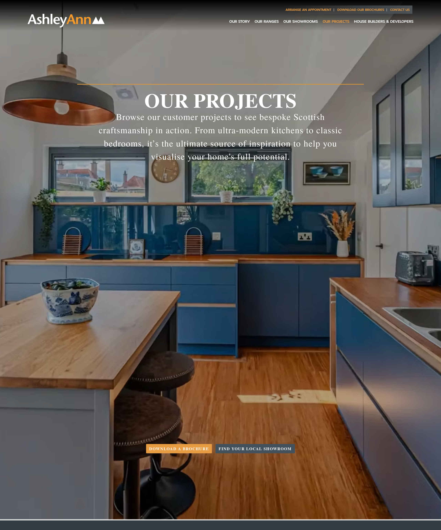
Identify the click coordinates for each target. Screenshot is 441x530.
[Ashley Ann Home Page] (66, 26)
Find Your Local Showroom (255, 449)
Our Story (239, 21)
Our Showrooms (300, 21)
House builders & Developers (383, 21)
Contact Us (400, 9)
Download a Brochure (179, 449)
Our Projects (336, 21)
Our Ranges (267, 21)
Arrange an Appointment (308, 9)
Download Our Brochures (360, 9)
